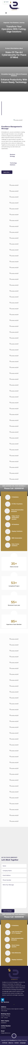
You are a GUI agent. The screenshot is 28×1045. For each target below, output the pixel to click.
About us (11, 1042)
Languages (23, 1042)
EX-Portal (4, 1042)
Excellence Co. (13, 1040)
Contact (17, 1042)
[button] (6, 13)
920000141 (19, 488)
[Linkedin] (2, 999)
